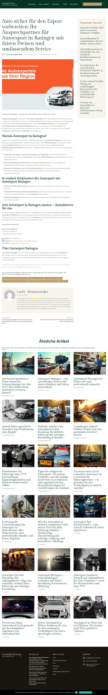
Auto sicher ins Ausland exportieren (16, 278)
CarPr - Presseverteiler (14, 54)
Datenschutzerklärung (86, 692)
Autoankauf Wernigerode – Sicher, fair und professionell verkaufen (89, 381)
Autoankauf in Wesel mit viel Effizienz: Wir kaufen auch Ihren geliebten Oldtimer (88, 627)
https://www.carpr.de (22, 295)
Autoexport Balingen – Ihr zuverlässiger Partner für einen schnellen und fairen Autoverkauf (53, 383)
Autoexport (37, 278)
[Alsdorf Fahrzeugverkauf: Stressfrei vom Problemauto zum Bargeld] (18, 411)
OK (76, 692)
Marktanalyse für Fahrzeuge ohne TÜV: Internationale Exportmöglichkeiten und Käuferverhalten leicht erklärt (16, 478)
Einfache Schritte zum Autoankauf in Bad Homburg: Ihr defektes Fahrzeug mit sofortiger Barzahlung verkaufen (51, 432)
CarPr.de (39, 267)
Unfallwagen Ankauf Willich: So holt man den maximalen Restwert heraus (88, 430)
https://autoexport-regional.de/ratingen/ (24, 241)
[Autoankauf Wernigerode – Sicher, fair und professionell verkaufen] (90, 363)
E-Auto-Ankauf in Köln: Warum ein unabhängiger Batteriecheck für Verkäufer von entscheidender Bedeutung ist (92, 89)
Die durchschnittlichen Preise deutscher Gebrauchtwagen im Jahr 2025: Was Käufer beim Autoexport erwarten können (16, 385)
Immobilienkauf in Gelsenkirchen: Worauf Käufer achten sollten (91, 41)
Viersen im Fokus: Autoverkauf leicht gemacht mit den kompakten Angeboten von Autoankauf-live (17, 628)
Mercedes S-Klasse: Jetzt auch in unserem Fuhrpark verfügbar (91, 30)
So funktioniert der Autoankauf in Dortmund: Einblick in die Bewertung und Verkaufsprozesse (91, 70)
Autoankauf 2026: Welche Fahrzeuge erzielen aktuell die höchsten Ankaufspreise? (37, 668)
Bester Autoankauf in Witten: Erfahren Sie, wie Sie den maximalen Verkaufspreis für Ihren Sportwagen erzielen (52, 628)
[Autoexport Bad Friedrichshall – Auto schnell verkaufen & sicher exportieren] (90, 506)
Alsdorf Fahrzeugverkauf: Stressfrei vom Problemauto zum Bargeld (17, 429)
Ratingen (63, 281)
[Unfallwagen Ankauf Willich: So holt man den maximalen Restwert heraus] (90, 411)
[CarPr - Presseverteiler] (3, 54)
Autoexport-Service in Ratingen (15, 281)
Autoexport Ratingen (53, 278)
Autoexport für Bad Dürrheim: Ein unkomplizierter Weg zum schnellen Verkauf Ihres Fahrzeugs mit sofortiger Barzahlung (17, 582)
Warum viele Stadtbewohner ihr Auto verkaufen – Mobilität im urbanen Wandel (38, 673)
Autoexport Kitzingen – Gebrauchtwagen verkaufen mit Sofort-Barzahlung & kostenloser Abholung (52, 581)
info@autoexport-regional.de (19, 243)
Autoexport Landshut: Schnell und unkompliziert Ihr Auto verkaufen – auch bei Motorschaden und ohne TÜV (89, 581)
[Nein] (106, 692)
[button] (104, 4)
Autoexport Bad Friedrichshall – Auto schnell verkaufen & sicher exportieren (89, 526)
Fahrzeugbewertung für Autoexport (43, 281)
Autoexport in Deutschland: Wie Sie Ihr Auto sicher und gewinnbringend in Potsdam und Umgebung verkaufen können (17, 321)
